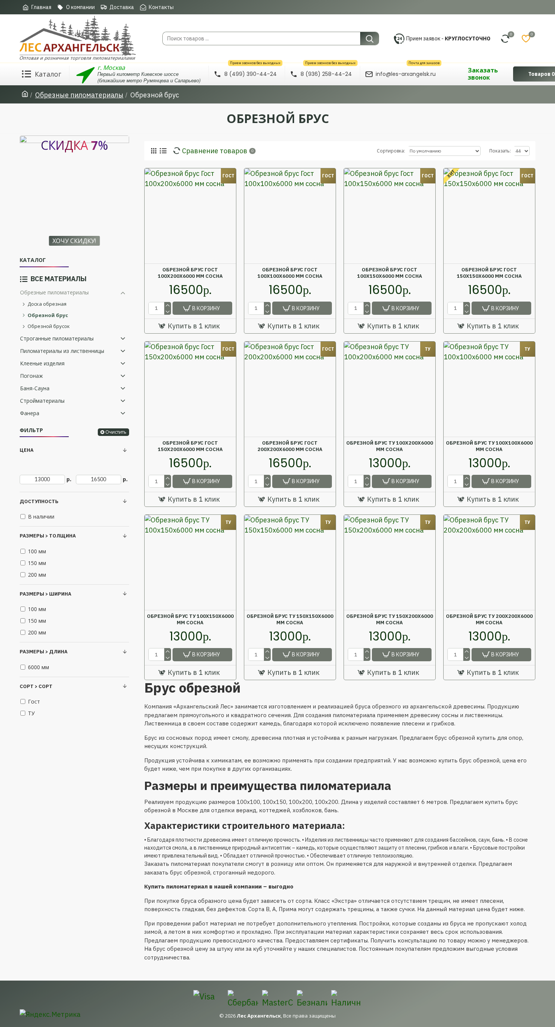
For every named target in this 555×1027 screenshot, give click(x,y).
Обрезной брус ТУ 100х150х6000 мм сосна (190, 619)
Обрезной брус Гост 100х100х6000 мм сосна (289, 273)
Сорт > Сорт (36, 686)
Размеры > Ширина (45, 594)
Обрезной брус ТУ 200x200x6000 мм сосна (489, 619)
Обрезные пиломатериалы (79, 95)
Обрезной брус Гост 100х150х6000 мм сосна (389, 273)
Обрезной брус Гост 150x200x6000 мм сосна (190, 446)
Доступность (39, 501)
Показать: (500, 151)
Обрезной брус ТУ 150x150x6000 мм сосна (290, 619)
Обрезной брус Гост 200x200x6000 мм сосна (289, 446)
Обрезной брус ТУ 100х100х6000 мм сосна (489, 446)
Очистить (115, 432)
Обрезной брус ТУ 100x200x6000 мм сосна (389, 446)
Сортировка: (391, 151)
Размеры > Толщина (48, 536)
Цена (27, 450)
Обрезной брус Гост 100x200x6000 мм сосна (190, 273)
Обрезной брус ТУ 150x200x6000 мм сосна (389, 619)
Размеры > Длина (44, 651)
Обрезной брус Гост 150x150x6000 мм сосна (489, 273)
